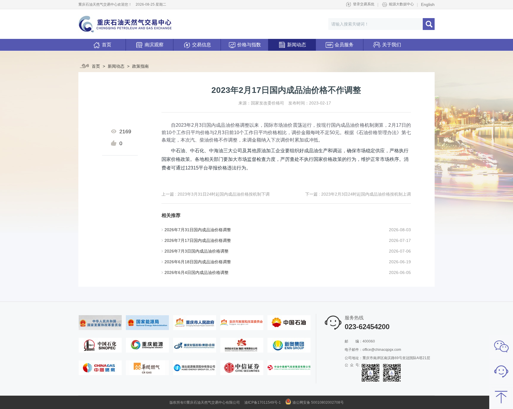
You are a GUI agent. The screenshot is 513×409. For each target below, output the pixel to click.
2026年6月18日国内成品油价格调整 (197, 261)
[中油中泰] (289, 367)
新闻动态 (296, 44)
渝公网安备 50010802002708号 (318, 402)
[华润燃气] (147, 367)
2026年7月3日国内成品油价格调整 (196, 251)
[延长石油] (241, 345)
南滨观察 (154, 44)
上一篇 (216, 194)
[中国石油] (289, 322)
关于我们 (391, 44)
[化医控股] (194, 345)
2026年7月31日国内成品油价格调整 (197, 229)
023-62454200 (367, 327)
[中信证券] (241, 367)
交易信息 (201, 44)
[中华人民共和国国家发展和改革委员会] (100, 322)
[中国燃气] (100, 367)
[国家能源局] (147, 322)
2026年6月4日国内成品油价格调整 (196, 272)
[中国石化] (100, 345)
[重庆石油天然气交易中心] (125, 24)
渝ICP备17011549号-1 (262, 402)
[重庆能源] (147, 345)
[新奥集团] (289, 345)
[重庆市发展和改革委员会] (241, 322)
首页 (106, 44)
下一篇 (358, 194)
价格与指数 (249, 44)
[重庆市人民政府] (194, 322)
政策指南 (140, 66)
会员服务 (344, 44)
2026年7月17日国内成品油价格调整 (197, 240)
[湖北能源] (194, 367)
